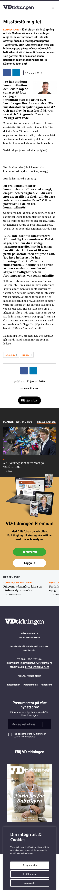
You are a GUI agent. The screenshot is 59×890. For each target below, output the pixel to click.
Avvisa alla (29, 882)
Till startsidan (29, 400)
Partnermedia (30, 684)
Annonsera (46, 684)
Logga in (29, 563)
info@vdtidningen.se (37, 667)
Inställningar (29, 874)
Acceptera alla (30, 865)
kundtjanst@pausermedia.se (36, 663)
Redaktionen (13, 684)
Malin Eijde (29, 650)
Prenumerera (30, 552)
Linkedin (30, 758)
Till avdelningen (46, 421)
